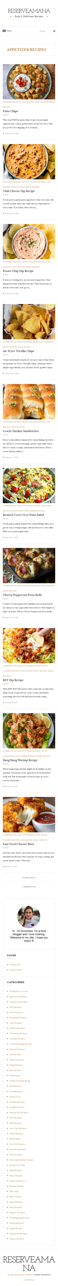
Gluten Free (15, 1096)
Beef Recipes (15, 1007)
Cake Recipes (15, 1023)
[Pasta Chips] (29, 81)
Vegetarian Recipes (18, 1233)
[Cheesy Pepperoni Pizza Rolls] (29, 565)
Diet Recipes (15, 1054)
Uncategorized (16, 1223)
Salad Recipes (15, 1170)
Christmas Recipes (18, 1033)
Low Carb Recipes (17, 1128)
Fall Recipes (15, 1075)
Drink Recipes (16, 1065)
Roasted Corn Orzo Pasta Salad (23, 515)
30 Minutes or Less (12, 342)
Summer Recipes (37, 511)
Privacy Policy (15, 970)
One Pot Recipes (17, 1144)
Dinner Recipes (27, 756)
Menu (8, 31)
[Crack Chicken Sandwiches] (29, 401)
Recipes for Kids (17, 1165)
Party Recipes (41, 102)
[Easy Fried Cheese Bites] (29, 814)
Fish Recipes (15, 1086)
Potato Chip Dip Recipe (18, 271)
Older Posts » (29, 878)
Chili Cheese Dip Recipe (19, 191)
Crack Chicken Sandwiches (21, 431)
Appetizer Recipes (12, 102)
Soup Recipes (15, 1207)
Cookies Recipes (17, 1038)
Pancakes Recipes (17, 1149)
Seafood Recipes (17, 1181)
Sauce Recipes (16, 1175)
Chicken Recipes (17, 1028)
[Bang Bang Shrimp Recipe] (29, 730)
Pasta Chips (10, 111)
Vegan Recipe (15, 1228)
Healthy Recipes (17, 1102)
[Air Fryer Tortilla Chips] (29, 321)
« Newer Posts (29, 887)
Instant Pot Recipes (18, 1112)
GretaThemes (29, 1280)
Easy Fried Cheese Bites (18, 844)
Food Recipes (15, 1091)
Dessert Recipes (17, 1049)
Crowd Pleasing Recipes (33, 182)
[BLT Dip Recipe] (29, 645)
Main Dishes (15, 1139)
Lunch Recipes (16, 1133)
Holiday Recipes (16, 1107)
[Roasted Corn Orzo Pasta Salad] (29, 485)
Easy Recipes (28, 102)
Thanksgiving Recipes (19, 1217)
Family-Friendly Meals (19, 1081)
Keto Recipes (15, 1117)
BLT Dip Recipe (13, 680)
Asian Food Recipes (18, 1002)
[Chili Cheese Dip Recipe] (29, 161)
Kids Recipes (15, 1123)
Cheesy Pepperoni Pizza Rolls (22, 595)
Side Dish (23, 511)
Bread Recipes (16, 1012)
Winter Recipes (16, 1239)
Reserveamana (29, 11)
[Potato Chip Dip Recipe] (29, 241)
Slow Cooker (15, 1196)
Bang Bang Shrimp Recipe (20, 760)
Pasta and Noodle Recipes (21, 1160)
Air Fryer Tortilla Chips (18, 351)
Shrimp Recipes (43, 756)
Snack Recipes (32, 187)
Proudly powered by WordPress (21, 1274)
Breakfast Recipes (17, 1017)
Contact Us (14, 964)
